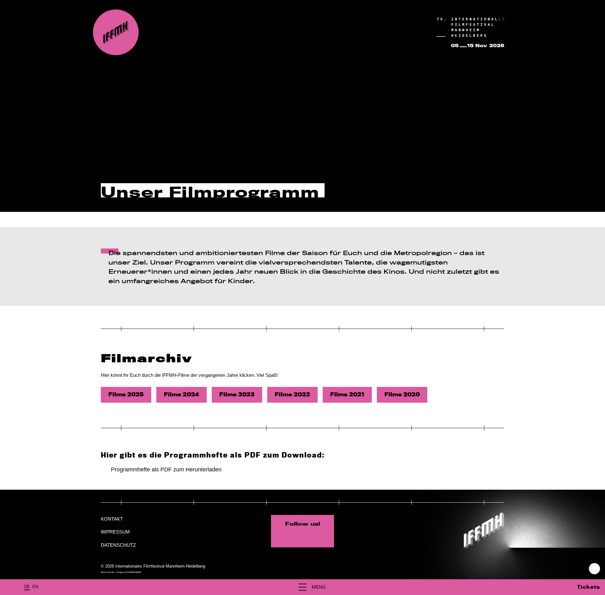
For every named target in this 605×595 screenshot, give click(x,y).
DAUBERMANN (134, 572)
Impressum (115, 531)
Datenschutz (118, 545)
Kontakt (112, 519)
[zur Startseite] (116, 32)
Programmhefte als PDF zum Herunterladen (166, 469)
